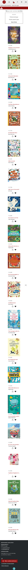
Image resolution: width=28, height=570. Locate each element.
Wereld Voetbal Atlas (13, 501)
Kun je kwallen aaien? (13, 416)
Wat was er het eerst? (13, 189)
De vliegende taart (13, 359)
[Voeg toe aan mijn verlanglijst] (15, 51)
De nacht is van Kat (13, 217)
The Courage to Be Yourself (15, 331)
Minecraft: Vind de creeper (15, 246)
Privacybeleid (5, 565)
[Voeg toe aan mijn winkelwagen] (12, 51)
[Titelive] (14, 568)
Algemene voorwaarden (7, 563)
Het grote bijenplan (13, 76)
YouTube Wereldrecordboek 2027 (16, 104)
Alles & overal (11, 161)
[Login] (17, 2)
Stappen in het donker (14, 47)
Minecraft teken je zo (13, 387)
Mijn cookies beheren (10, 561)
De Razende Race (12, 132)
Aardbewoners (12, 302)
